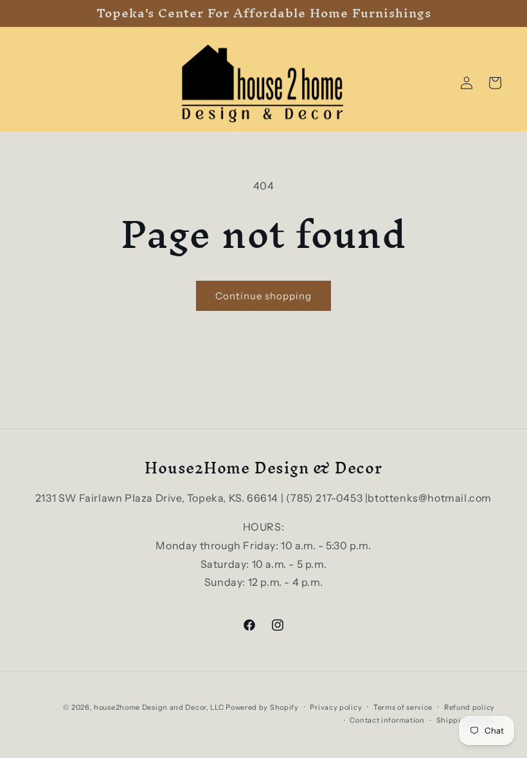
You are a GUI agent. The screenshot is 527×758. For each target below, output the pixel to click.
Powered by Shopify (262, 707)
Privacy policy (336, 707)
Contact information (387, 720)
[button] (495, 83)
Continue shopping (263, 296)
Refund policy (469, 707)
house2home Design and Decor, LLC (159, 707)
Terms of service (403, 707)
